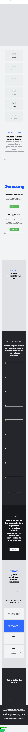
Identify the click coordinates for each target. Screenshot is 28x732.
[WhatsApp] (0, 730)
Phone (2, 731)
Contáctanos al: (10, 493)
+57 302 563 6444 (14, 694)
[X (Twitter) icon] (14, 720)
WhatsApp (3, 730)
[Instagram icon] (16, 720)
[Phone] (0, 731)
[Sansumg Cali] (14, 2)
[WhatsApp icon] (11, 720)
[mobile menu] (26, 2)
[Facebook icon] (13, 720)
